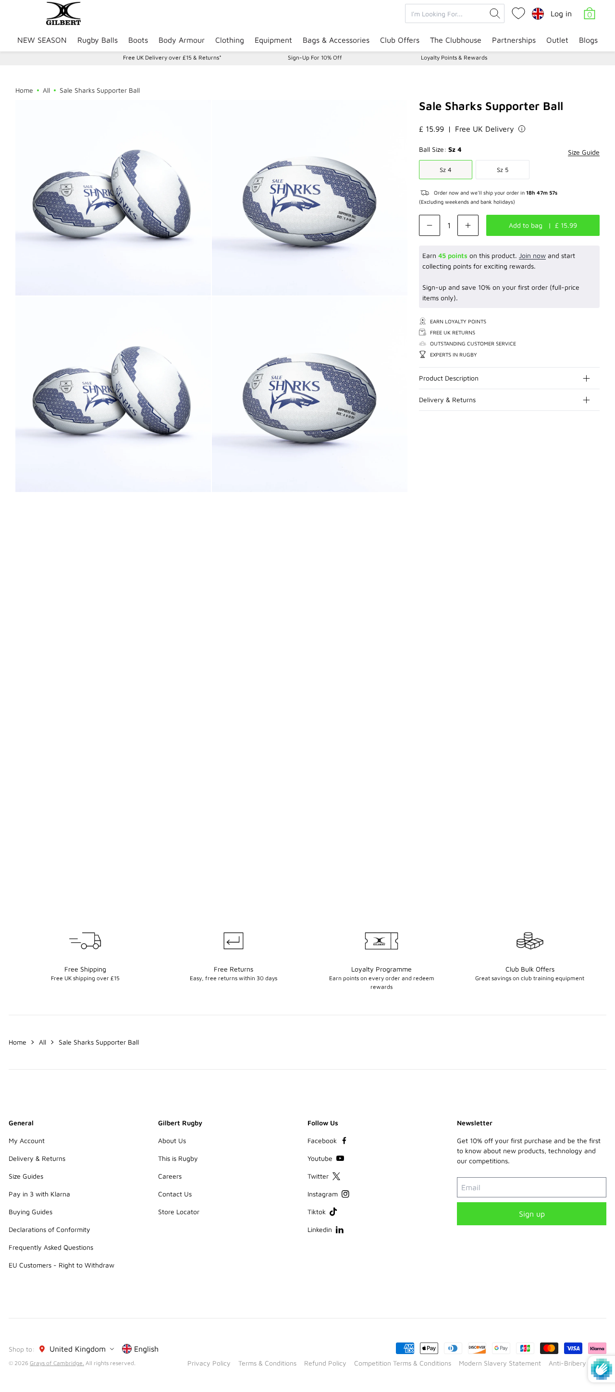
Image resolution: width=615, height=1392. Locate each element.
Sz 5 (502, 169)
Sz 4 (446, 169)
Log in (561, 13)
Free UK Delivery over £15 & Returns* (172, 57)
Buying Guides (30, 1211)
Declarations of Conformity (49, 1229)
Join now (532, 255)
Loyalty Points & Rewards (454, 57)
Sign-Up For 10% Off (315, 57)
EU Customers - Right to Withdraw (61, 1265)
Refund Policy (325, 1363)
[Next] (592, 559)
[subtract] (429, 225)
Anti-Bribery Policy (577, 1363)
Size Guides (26, 1176)
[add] (468, 225)
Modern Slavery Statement (500, 1363)
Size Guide (584, 152)
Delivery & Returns (447, 399)
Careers (170, 1176)
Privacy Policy (209, 1363)
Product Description (449, 378)
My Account (27, 1140)
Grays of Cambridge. (57, 1363)
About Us (172, 1140)
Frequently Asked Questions (51, 1247)
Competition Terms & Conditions (402, 1363)
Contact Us (175, 1194)
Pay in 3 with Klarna (39, 1194)
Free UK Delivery (484, 128)
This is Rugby (178, 1158)
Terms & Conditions (267, 1363)
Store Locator (178, 1211)
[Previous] (572, 559)
